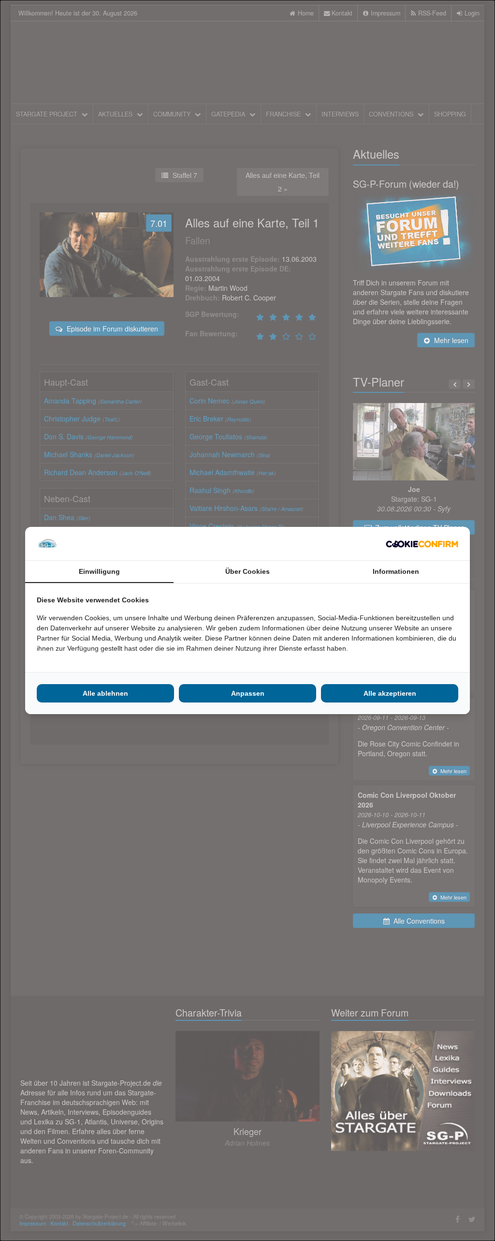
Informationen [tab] (396, 571)
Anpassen (247, 693)
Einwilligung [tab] (99, 571)
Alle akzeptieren (390, 693)
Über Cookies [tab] (247, 571)
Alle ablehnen (105, 693)
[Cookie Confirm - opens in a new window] (422, 544)
